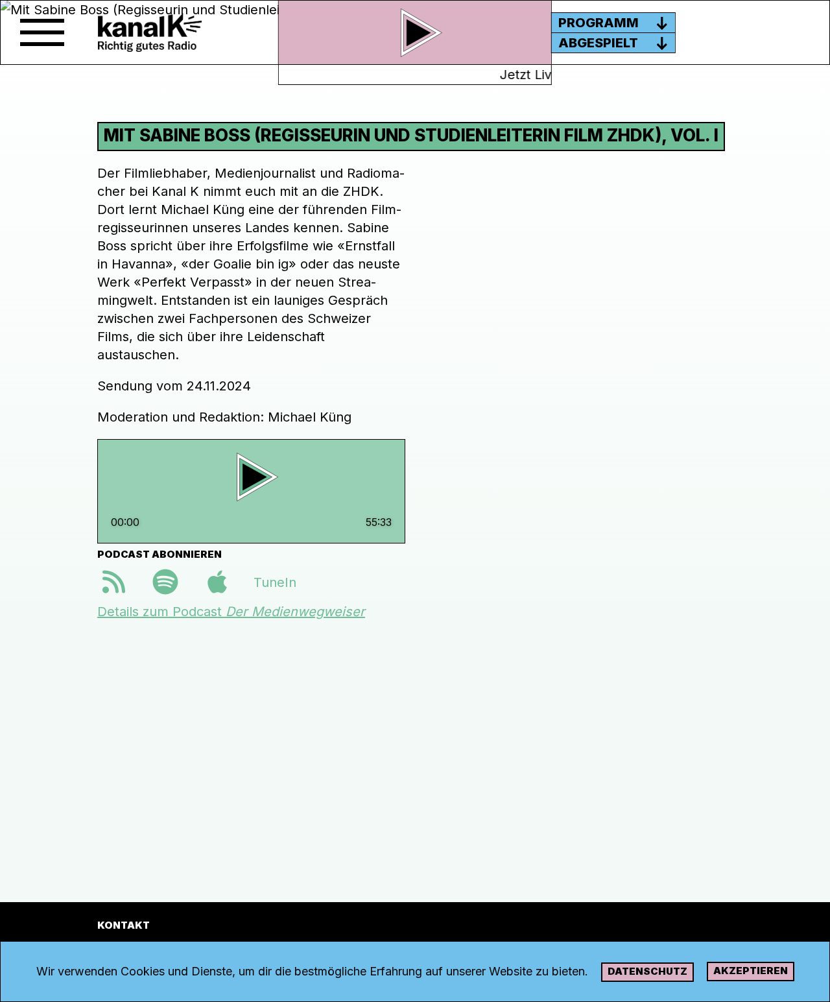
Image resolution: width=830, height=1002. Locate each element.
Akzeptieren (750, 970)
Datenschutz (647, 971)
